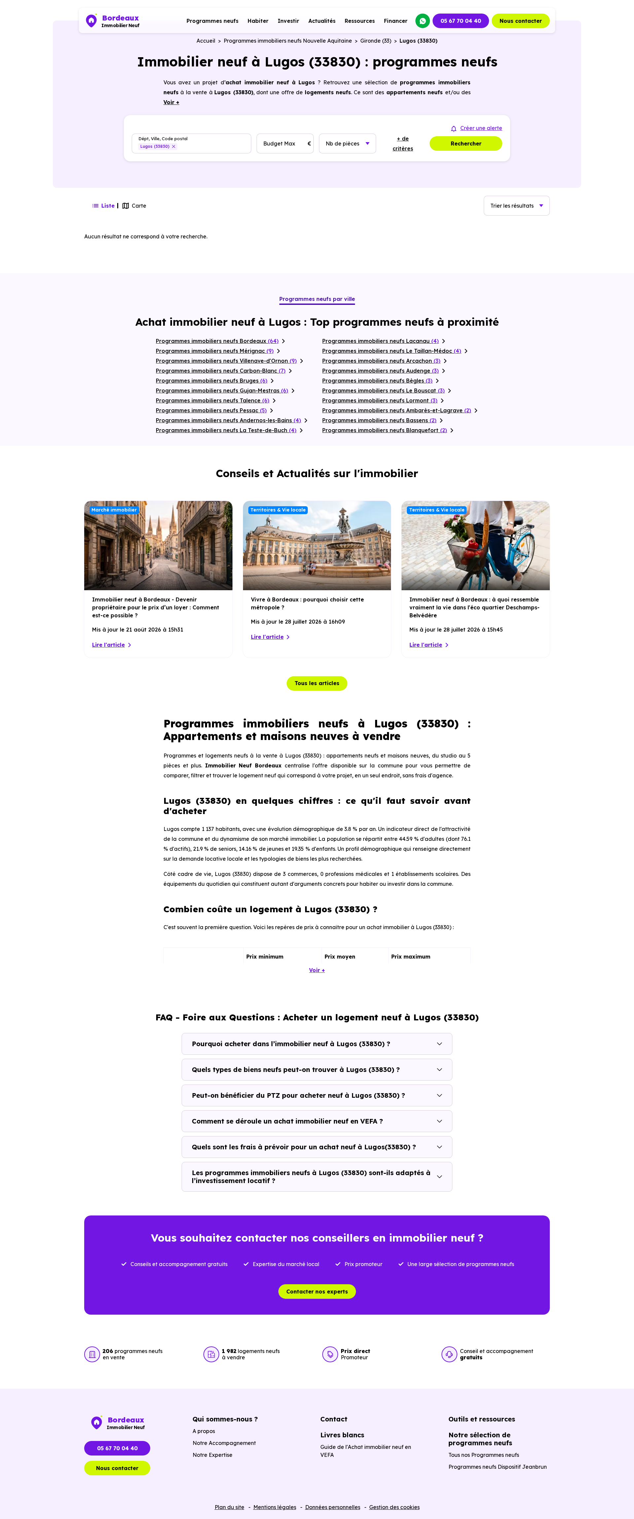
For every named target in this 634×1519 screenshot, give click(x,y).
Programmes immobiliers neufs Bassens (379, 420)
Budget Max (279, 143)
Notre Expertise (212, 1455)
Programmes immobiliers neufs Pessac (211, 410)
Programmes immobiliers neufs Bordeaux (217, 341)
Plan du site (229, 1507)
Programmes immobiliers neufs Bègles (377, 380)
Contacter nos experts (317, 1291)
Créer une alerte (481, 128)
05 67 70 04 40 (460, 21)
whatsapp (422, 21)
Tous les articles (317, 683)
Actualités (321, 21)
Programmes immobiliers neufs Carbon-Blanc (221, 370)
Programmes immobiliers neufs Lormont (380, 400)
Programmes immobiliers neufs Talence (212, 400)
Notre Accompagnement (224, 1443)
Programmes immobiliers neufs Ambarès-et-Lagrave (396, 410)
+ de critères (403, 143)
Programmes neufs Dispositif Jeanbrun (497, 1466)
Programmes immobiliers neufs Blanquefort (384, 430)
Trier (512, 205)
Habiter (258, 21)
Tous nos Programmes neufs (483, 1455)
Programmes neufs (212, 21)
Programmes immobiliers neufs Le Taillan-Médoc (391, 351)
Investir (288, 21)
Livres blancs (342, 1435)
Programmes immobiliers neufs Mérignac (215, 351)
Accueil (205, 40)
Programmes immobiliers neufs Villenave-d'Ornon (226, 360)
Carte (139, 205)
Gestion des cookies (394, 1507)
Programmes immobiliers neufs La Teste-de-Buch (226, 430)
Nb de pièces (342, 143)
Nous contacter (521, 21)
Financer (395, 21)
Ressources (360, 21)
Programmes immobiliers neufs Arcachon (381, 360)
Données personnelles (332, 1507)
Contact (333, 1419)
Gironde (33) (375, 40)
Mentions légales (274, 1507)
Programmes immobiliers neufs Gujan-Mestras (222, 390)
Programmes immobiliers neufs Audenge (380, 370)
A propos (204, 1431)
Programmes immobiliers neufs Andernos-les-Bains (228, 420)
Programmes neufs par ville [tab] (317, 299)
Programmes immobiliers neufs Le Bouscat (383, 390)
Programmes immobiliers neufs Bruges (211, 380)
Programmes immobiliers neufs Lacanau (380, 341)
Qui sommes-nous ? (225, 1419)
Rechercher (466, 143)
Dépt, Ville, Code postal (163, 138)
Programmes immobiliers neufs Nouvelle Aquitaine (288, 40)
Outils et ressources (481, 1419)
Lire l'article (108, 644)
